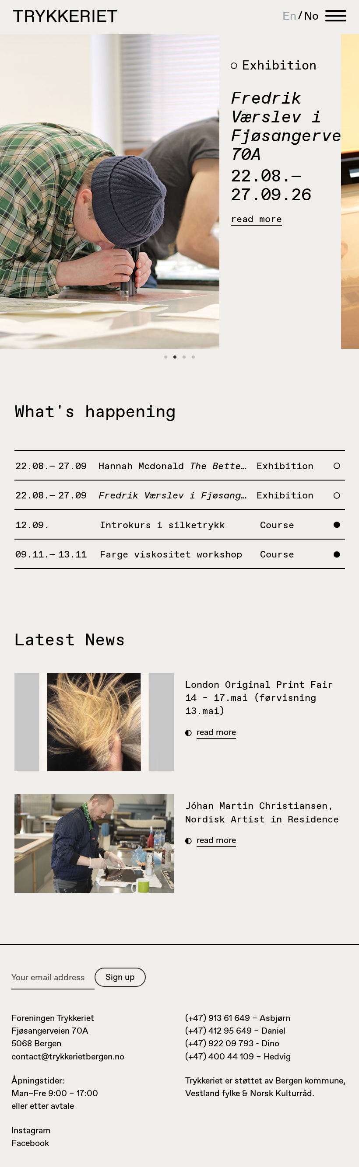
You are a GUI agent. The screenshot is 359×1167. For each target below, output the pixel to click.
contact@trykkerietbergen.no (67, 1057)
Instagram (31, 1131)
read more (277, 220)
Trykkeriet (65, 17)
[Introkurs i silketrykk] (130, 191)
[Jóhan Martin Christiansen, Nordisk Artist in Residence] (94, 843)
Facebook (30, 1144)
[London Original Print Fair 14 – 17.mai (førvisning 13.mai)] (94, 722)
